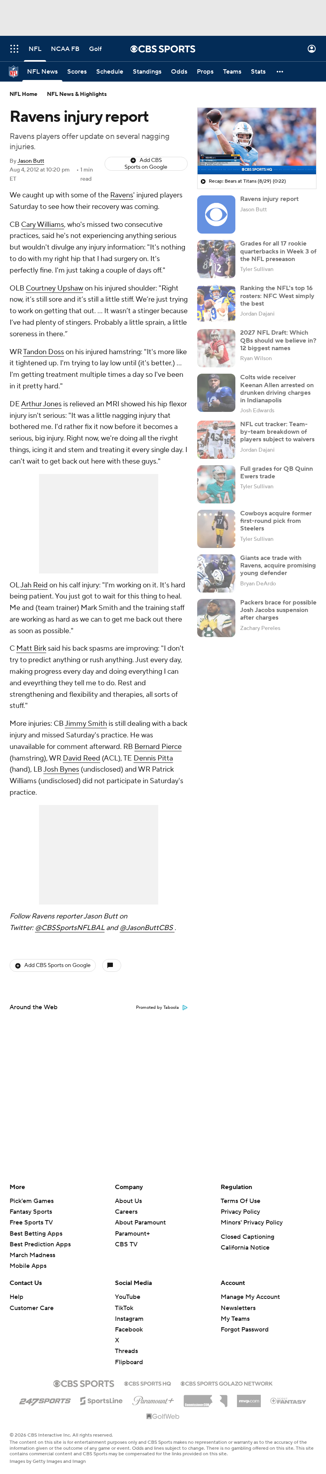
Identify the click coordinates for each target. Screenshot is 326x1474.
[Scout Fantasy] (288, 1400)
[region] (257, 141)
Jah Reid (34, 585)
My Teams (235, 1319)
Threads (126, 1351)
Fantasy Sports (31, 1212)
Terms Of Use (240, 1201)
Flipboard (129, 1362)
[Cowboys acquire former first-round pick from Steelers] (216, 529)
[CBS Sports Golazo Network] (226, 1383)
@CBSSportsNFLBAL (70, 927)
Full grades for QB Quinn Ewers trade (276, 472)
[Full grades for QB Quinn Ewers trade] (216, 484)
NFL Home (23, 94)
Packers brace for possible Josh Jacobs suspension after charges (278, 610)
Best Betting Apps (36, 1234)
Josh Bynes (61, 769)
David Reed (81, 758)
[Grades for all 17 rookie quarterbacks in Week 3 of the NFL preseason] (216, 259)
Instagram (129, 1319)
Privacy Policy (240, 1212)
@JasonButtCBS (147, 927)
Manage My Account (250, 1297)
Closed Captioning (247, 1237)
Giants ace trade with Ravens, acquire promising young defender (278, 565)
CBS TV (126, 1244)
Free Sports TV (31, 1222)
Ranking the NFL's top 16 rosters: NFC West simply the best (277, 295)
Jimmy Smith (86, 723)
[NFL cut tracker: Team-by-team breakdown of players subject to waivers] (216, 440)
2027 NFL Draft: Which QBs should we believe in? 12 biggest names (278, 340)
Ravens (121, 195)
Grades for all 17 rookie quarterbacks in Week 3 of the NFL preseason (278, 251)
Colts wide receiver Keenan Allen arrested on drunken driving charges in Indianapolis (277, 388)
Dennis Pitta (153, 758)
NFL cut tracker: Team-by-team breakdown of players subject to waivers (277, 431)
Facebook (129, 1330)
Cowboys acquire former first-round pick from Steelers (276, 520)
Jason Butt (30, 161)
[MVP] (249, 1398)
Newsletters (238, 1308)
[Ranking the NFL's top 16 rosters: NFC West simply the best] (216, 304)
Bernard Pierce (158, 746)
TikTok (124, 1308)
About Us (128, 1201)
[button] (14, 49)
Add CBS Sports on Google (145, 164)
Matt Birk (31, 648)
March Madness (32, 1255)
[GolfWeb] (163, 1417)
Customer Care (32, 1308)
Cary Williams (42, 224)
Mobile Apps (28, 1266)
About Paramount (140, 1222)
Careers (126, 1212)
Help (16, 1297)
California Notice (245, 1248)
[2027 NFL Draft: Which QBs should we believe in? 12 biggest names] (216, 348)
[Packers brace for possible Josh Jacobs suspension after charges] (216, 618)
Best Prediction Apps (40, 1244)
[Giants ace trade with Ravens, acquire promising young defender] (216, 573)
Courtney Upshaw (54, 288)
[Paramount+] (153, 1399)
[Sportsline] (101, 1400)
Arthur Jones (41, 404)
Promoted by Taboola (157, 1007)
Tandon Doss (43, 352)
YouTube (127, 1297)
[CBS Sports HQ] (147, 1383)
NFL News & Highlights (77, 94)
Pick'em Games (32, 1201)
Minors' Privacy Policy (252, 1222)
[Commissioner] (205, 1398)
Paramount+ (132, 1234)
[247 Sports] (45, 1400)
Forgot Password (245, 1330)
